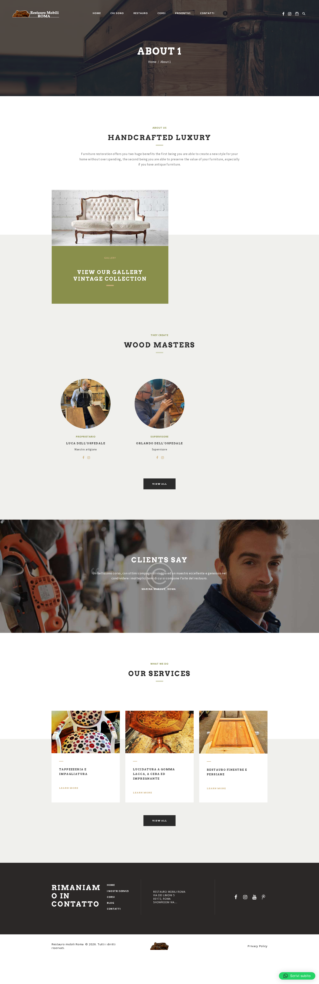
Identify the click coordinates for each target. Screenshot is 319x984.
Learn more (68, 788)
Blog (110, 902)
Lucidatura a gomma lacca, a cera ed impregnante (154, 774)
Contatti (114, 908)
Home (152, 62)
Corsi (111, 897)
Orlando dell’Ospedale (159, 443)
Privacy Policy (257, 946)
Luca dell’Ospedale (85, 443)
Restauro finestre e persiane (227, 772)
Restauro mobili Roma (68, 944)
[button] (297, 976)
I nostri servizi (118, 891)
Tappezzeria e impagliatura (73, 772)
